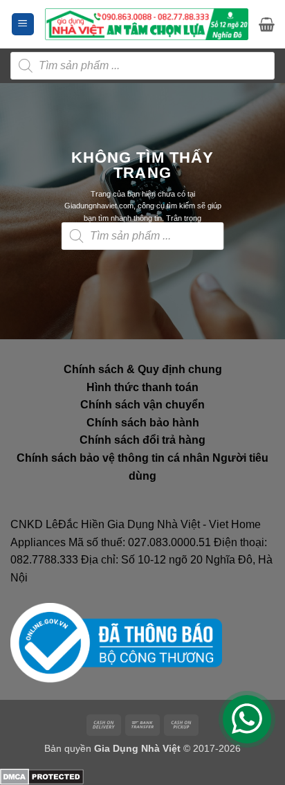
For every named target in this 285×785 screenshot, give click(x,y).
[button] (23, 24)
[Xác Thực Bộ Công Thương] (116, 643)
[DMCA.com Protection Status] (42, 776)
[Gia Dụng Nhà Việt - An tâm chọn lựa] (146, 23)
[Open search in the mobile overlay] (142, 66)
